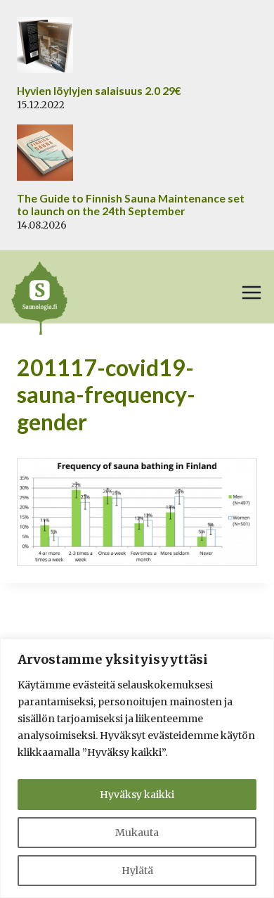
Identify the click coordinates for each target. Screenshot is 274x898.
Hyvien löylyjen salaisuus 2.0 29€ (99, 90)
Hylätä (137, 870)
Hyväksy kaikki (137, 794)
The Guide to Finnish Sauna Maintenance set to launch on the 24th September (130, 205)
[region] (137, 768)
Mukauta (137, 832)
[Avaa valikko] (251, 292)
